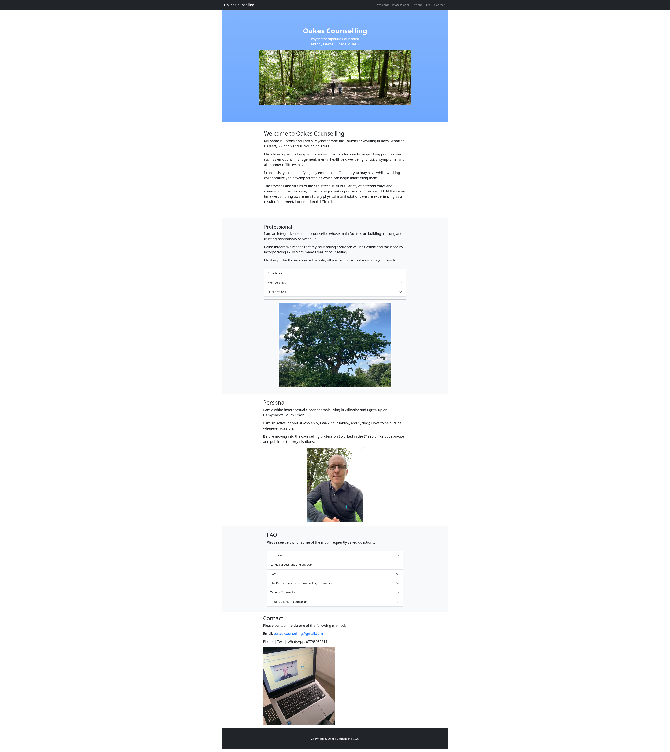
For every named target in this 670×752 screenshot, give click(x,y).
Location (276, 555)
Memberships (277, 282)
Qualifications (277, 292)
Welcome (383, 5)
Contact (439, 5)
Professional (400, 5)
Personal (417, 5)
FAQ (428, 5)
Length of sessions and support (291, 565)
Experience (275, 273)
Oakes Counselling (239, 4)
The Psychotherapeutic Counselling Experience (301, 583)
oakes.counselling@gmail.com (298, 633)
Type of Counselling (283, 592)
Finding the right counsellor (288, 602)
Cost (273, 574)
